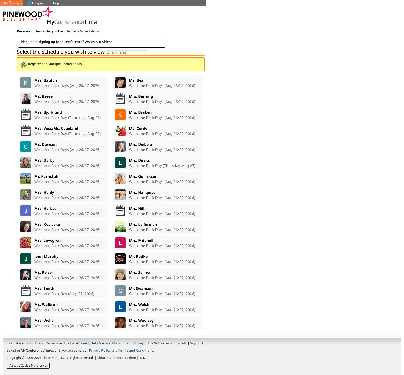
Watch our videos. (99, 41)
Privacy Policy (99, 350)
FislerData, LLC (54, 357)
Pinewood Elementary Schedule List (47, 31)
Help (56, 3)
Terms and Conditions (135, 350)
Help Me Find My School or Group (117, 343)
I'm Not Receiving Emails (167, 343)
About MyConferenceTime (117, 357)
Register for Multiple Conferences (55, 64)
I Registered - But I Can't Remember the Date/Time (47, 343)
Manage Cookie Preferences (28, 365)
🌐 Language (36, 3)
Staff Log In (11, 3)
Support (196, 343)
